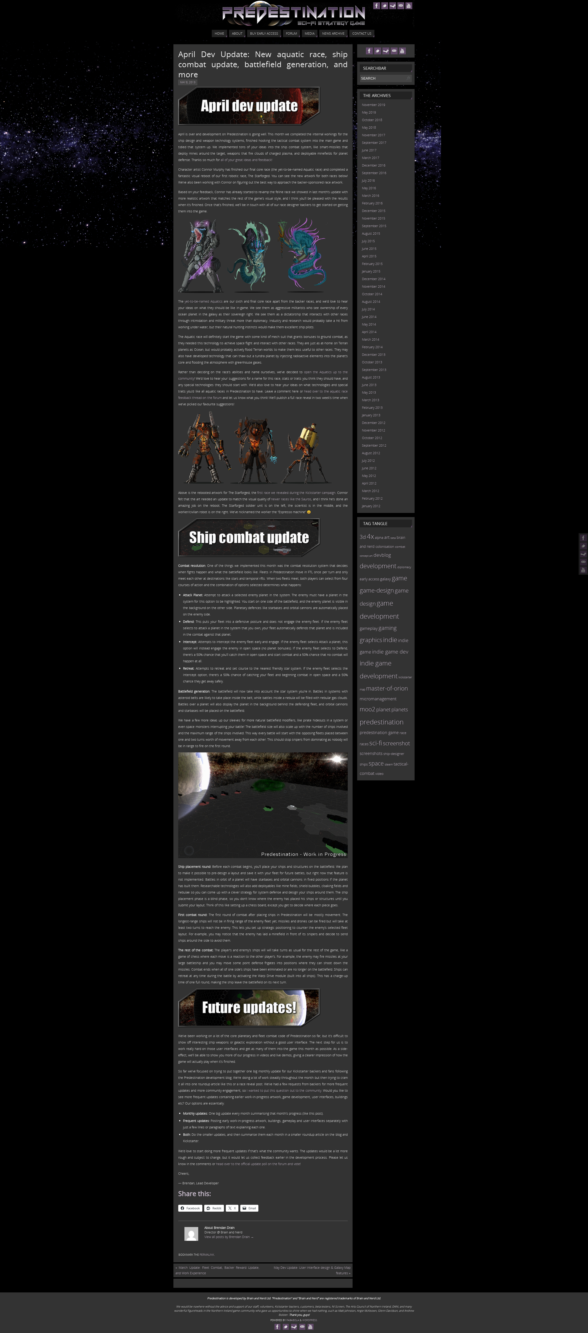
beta (393, 538)
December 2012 (373, 422)
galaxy (385, 579)
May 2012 (369, 475)
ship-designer (393, 753)
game (399, 578)
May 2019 (369, 112)
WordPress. (310, 1320)
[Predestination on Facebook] (583, 537)
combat (400, 547)
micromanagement (378, 699)
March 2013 (370, 400)
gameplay (369, 628)
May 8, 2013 (187, 82)
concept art (366, 555)
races (364, 743)
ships (364, 764)
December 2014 (373, 279)
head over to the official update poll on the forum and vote (258, 1164)
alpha (379, 537)
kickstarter (405, 677)
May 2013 (369, 392)
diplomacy (404, 567)
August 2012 (371, 453)
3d (363, 536)
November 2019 (373, 105)
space (376, 763)
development (378, 566)
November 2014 (373, 286)
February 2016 (372, 203)
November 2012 (373, 430)
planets (399, 709)
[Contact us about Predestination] (583, 562)
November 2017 (373, 135)
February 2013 (372, 407)
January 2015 (371, 271)
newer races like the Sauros (291, 499)
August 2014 (371, 301)
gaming (388, 628)
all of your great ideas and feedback (246, 160)
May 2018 (369, 127)
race (403, 732)
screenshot (396, 743)
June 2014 (369, 316)
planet (383, 709)
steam (389, 764)
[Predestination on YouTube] (583, 570)
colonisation (385, 546)
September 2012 (374, 445)
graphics (371, 640)
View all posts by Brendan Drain (229, 1237)
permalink (207, 1255)
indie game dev (390, 651)
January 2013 (371, 415)
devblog (382, 555)
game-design (377, 590)
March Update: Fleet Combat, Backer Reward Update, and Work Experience (217, 1270)
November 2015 (373, 218)
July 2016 (368, 180)
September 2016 (374, 173)
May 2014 (369, 324)
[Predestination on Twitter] (583, 546)
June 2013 (369, 385)
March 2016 (370, 195)
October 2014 (372, 294)
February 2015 (372, 264)
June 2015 (369, 248)
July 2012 (368, 460)
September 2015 (374, 226)
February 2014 (372, 347)
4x (370, 536)
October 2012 (372, 438)
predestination (382, 721)
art (387, 537)
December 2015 (373, 211)
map (362, 689)
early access (369, 579)
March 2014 (370, 339)
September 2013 (374, 369)
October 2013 (372, 362)
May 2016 (369, 188)
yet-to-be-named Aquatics (203, 301)
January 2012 (371, 506)
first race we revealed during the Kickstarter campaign (296, 492)
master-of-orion (387, 688)
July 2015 (368, 241)
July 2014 (368, 309)
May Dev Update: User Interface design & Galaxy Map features (312, 1270)
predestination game (379, 732)
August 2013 (371, 377)
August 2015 (371, 233)
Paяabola (292, 1320)
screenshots (371, 753)
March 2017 (370, 158)
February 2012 (372, 498)
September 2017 (374, 142)
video (379, 773)
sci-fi (375, 743)
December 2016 (373, 165)
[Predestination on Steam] (583, 554)
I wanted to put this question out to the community (284, 1090)
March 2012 (370, 491)
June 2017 (369, 150)
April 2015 (369, 256)
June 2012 (369, 468)
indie (390, 639)
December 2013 (373, 354)
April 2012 (369, 483)
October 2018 (372, 120)
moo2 (367, 709)
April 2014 (369, 332)
